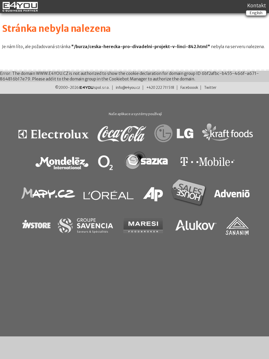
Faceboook (189, 87)
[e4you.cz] (20, 9)
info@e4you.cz (128, 87)
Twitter (210, 87)
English (256, 13)
